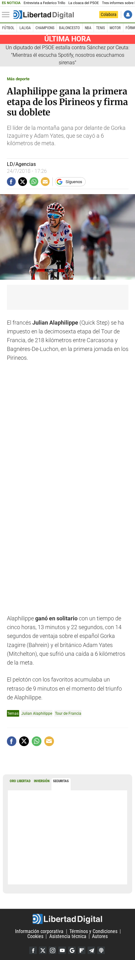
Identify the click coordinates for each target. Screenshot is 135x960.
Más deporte (18, 79)
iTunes (101, 950)
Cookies (35, 936)
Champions (44, 28)
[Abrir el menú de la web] (7, 15)
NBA (88, 28)
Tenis (100, 28)
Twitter (42, 950)
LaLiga (25, 28)
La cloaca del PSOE (83, 3)
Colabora (108, 14)
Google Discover (72, 950)
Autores (100, 936)
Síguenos (74, 182)
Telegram (91, 950)
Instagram (52, 950)
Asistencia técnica (67, 936)
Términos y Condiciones (93, 931)
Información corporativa (39, 931)
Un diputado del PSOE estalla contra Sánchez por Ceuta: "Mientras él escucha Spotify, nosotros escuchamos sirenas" (67, 55)
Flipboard (81, 950)
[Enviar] (34, 181)
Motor (115, 28)
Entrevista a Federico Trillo (44, 3)
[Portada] (44, 14)
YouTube (62, 950)
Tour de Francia (68, 713)
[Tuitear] (22, 181)
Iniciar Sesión (128, 14)
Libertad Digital (67, 919)
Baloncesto (69, 28)
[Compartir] (11, 181)
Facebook (33, 950)
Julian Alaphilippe (36, 713)
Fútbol (8, 28)
